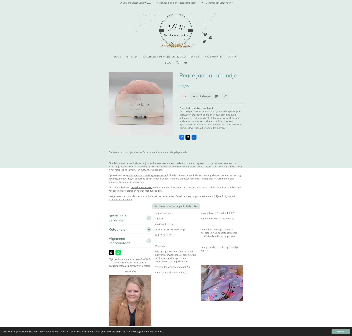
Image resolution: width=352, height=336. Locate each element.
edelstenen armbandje (124, 163)
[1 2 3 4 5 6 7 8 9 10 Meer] (183, 96)
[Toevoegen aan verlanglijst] (225, 96)
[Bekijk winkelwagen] (185, 62)
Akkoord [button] (340, 331)
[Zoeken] (177, 62)
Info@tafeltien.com (164, 224)
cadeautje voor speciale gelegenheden (147, 175)
